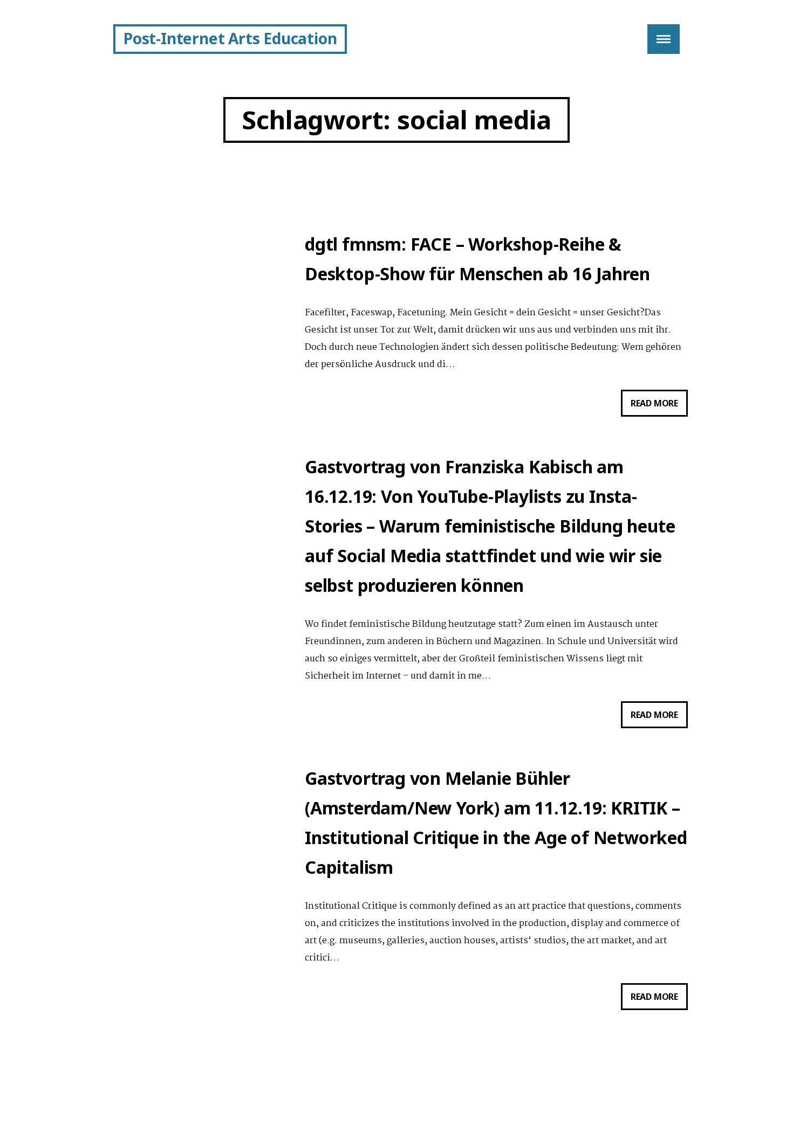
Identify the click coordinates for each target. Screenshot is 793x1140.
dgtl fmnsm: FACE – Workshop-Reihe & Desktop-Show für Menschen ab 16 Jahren (477, 258)
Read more (659, 407)
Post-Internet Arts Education (230, 38)
